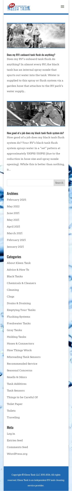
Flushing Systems (18, 316)
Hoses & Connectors (20, 343)
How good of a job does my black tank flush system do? (35, 133)
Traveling (13, 417)
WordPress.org (17, 453)
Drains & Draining (19, 303)
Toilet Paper (15, 404)
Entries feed (15, 440)
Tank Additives (16, 383)
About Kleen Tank (19, 263)
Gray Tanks (14, 330)
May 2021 (13, 219)
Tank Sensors (16, 390)
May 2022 (13, 206)
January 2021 (15, 246)
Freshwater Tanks (19, 323)
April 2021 (13, 226)
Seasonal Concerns (19, 370)
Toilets (11, 410)
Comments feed (17, 447)
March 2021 (14, 233)
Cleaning (13, 289)
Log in (11, 433)
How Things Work (19, 350)
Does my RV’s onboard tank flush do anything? (31, 55)
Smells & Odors (17, 377)
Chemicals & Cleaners (21, 283)
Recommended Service (22, 363)
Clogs (10, 296)
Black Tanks (15, 276)
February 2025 (16, 199)
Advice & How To (18, 269)
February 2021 (16, 240)
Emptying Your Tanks (21, 310)
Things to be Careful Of (22, 397)
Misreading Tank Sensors (24, 357)
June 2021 (13, 213)
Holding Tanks (16, 336)
